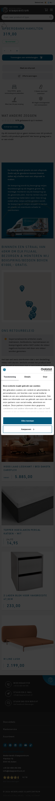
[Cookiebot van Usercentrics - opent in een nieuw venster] (41, 369)
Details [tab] (27, 377)
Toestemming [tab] (10, 377)
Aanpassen (26, 429)
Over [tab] (45, 377)
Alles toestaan (27, 421)
